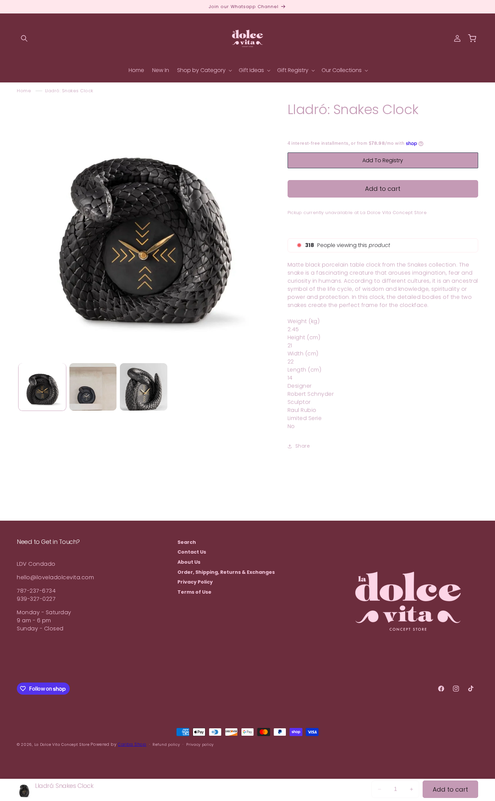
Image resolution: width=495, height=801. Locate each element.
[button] (24, 38)
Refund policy (166, 744)
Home (24, 91)
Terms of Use (194, 592)
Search (186, 542)
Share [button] (302, 446)
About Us (188, 562)
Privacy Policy (195, 582)
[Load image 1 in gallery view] (42, 387)
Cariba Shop (132, 744)
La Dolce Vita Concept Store (62, 744)
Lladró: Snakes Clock (69, 91)
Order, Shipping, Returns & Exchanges (226, 572)
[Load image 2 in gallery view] (93, 387)
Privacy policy (200, 744)
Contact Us (191, 552)
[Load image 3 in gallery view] (143, 387)
